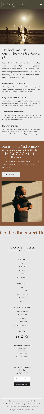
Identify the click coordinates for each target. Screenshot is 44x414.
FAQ (22, 287)
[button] (41, 4)
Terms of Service (22, 311)
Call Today (22, 298)
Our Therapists (22, 277)
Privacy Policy (22, 315)
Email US (22, 301)
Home (22, 263)
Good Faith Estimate (22, 322)
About (22, 274)
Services (22, 267)
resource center (22, 294)
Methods (22, 270)
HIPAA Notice (22, 318)
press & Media (22, 291)
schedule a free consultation (27, 164)
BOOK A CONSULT (11, 174)
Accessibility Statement (22, 325)
